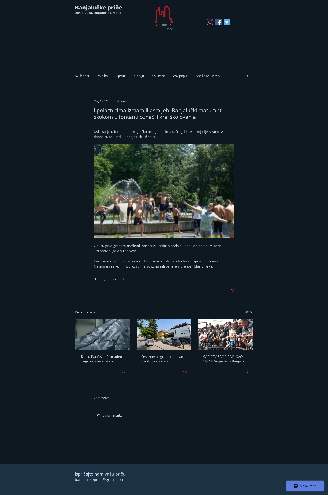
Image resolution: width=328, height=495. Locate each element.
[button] (248, 75)
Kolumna (158, 76)
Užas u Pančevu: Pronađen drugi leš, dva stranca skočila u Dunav (101, 358)
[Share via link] (123, 279)
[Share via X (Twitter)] (105, 279)
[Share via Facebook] (95, 279)
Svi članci (82, 76)
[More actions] (232, 101)
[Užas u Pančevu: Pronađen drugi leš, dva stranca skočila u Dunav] (102, 334)
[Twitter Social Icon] (227, 22)
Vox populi (180, 76)
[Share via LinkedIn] (114, 279)
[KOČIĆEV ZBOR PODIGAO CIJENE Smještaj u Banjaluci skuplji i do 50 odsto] (225, 334)
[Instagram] (210, 22)
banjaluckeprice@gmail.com (99, 479)
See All (249, 311)
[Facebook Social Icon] (218, 22)
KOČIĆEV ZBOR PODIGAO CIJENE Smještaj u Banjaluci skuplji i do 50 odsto (225, 358)
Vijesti (120, 76)
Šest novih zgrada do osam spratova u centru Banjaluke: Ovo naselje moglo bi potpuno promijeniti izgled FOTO (162, 358)
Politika (102, 76)
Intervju (138, 76)
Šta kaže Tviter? (208, 76)
